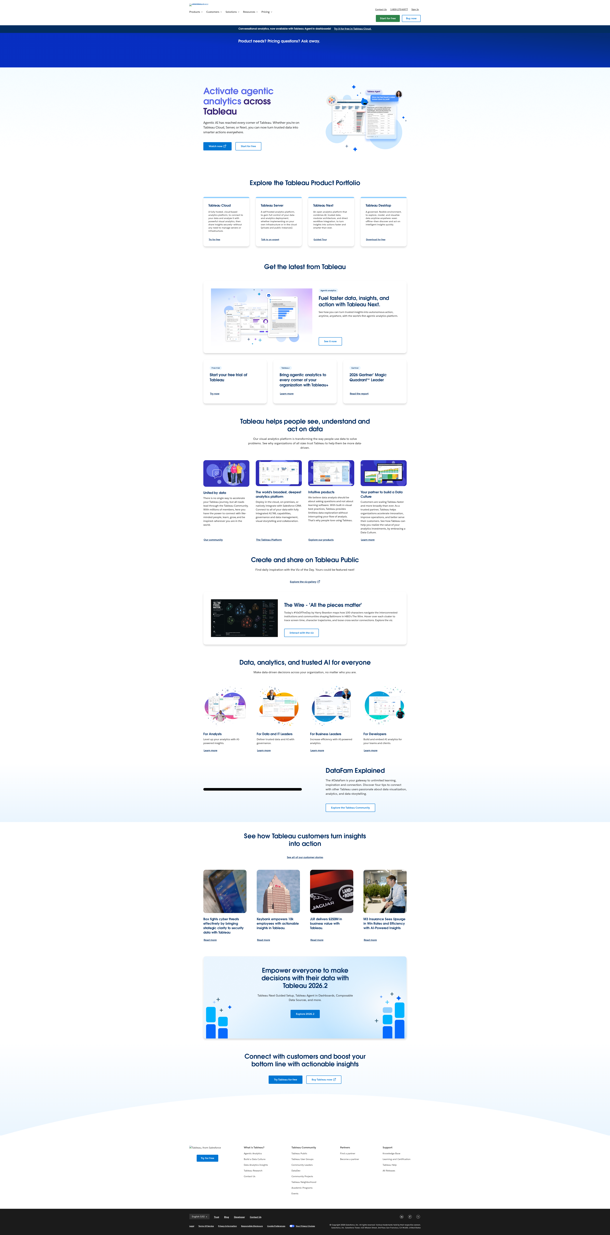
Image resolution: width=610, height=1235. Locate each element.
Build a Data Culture (254, 1159)
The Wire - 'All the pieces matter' (323, 605)
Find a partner (347, 1153)
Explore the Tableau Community (350, 807)
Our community (213, 539)
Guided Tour (320, 239)
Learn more (287, 393)
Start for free (388, 18)
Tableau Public (299, 1153)
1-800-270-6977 (399, 9)
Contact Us (249, 1176)
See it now (330, 341)
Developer (239, 1217)
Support (387, 1147)
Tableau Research (253, 1170)
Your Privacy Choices (305, 1226)
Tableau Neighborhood (303, 1182)
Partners (345, 1147)
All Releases (389, 1170)
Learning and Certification (396, 1159)
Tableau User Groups (302, 1159)
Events (294, 1193)
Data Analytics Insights (256, 1164)
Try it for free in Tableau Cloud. (353, 28)
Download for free (375, 239)
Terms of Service (206, 1226)
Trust (216, 1217)
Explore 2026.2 (305, 1014)
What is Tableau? (254, 1147)
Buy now (411, 18)
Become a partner (349, 1159)
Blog (226, 1217)
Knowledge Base (391, 1153)
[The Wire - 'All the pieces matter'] (244, 618)
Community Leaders (302, 1164)
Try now (214, 393)
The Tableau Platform (269, 539)
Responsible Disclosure (252, 1226)
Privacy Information (227, 1226)
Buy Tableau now (322, 1079)
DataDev (295, 1170)
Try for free (214, 239)
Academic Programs (301, 1187)
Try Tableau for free (285, 1079)
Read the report (359, 393)
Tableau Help (390, 1164)
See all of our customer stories (305, 857)
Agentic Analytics (253, 1153)
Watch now (215, 146)
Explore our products (321, 539)
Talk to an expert (270, 239)
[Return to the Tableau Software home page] (202, 4)
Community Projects (302, 1176)
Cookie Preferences (276, 1226)
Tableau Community (303, 1147)
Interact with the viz (301, 632)
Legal (191, 1226)
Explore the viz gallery (303, 581)
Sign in (415, 9)
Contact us (381, 9)
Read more (210, 940)
